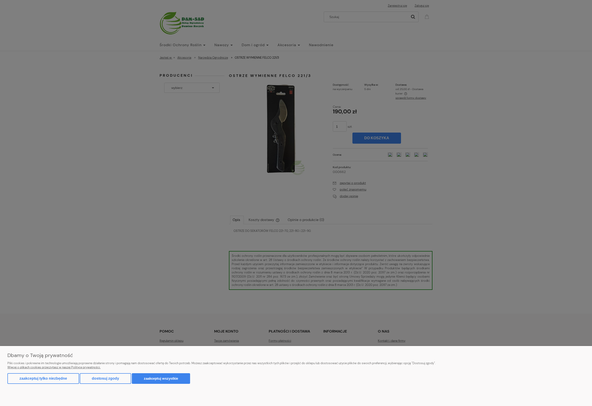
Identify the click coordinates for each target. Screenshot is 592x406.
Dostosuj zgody (105, 378)
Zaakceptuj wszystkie (161, 378)
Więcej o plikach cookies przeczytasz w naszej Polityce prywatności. (54, 367)
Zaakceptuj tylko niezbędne (43, 378)
